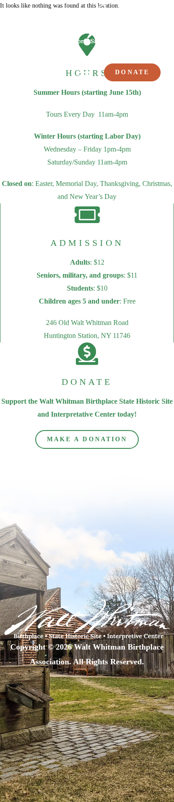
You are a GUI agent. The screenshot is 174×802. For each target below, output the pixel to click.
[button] (85, 73)
